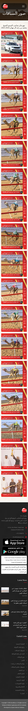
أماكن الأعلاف (20, 673)
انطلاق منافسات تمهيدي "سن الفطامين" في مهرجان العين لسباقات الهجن (19, 591)
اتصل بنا (22, 693)
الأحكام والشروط (20, 687)
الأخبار (22, 660)
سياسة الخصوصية (19, 690)
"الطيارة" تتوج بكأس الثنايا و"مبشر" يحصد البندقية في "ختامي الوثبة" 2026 (20, 625)
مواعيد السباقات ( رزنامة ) (17, 663)
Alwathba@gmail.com (18, 537)
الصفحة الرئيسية (20, 644)
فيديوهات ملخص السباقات (17, 667)
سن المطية (21, 670)
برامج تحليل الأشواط (19, 647)
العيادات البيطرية (20, 677)
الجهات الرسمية (20, 680)
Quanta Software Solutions (17, 707)
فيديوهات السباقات (19, 650)
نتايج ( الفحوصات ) (19, 683)
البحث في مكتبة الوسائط (18, 654)
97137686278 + (20, 533)
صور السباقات (20, 657)
